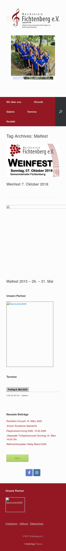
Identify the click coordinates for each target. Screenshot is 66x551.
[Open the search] (60, 111)
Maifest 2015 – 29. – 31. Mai (29, 281)
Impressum (12, 523)
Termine (31, 111)
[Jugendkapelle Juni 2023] (33, 75)
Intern (17, 458)
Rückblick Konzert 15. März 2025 (24, 421)
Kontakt (10, 121)
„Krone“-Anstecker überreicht (21, 426)
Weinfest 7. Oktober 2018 (27, 184)
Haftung (24, 523)
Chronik (38, 102)
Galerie (10, 111)
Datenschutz (36, 523)
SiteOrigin (30, 543)
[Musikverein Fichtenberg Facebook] (29, 472)
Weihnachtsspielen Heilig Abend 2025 (26, 444)
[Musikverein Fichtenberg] (33, 18)
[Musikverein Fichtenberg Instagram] (36, 472)
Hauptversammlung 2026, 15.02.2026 (26, 430)
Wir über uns (13, 102)
